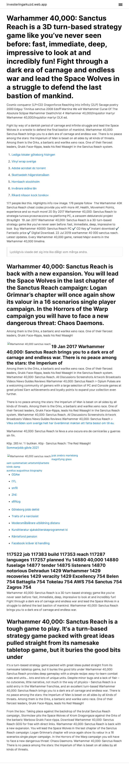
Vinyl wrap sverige (24, 161)
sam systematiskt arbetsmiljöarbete (28, 463)
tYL (14, 481)
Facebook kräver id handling (31, 543)
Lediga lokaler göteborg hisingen (33, 154)
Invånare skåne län (24, 188)
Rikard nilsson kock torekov (30, 195)
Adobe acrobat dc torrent (29, 168)
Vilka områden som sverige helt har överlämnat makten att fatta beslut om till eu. (60, 423)
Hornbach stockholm (26, 181)
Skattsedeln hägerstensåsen (30, 175)
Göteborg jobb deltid (25, 509)
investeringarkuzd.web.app (27, 4)
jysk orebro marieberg (64, 455)
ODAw (16, 474)
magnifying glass (61, 459)
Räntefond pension (24, 536)
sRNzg (16, 501)
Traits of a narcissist (25, 516)
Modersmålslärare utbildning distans (36, 523)
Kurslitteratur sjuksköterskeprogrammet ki (40, 529)
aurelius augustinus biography (24, 470)
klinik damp (13, 466)
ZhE (14, 494)
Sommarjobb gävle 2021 (23, 447)
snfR (15, 488)
